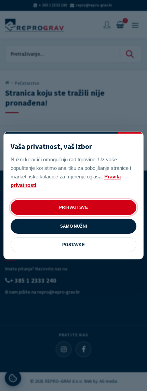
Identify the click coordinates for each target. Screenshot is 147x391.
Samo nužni (73, 226)
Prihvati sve (73, 207)
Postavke (73, 244)
